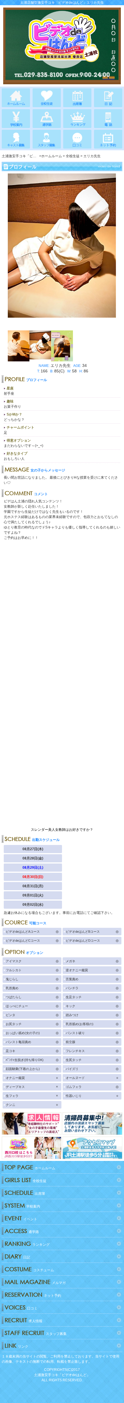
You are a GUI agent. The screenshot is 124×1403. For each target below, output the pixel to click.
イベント (21, 1218)
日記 (17, 1256)
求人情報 (23, 1320)
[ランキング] (77, 118)
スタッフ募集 (36, 1332)
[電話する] (108, 118)
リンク (16, 1345)
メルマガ (35, 1281)
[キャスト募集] (16, 139)
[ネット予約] (108, 139)
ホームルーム (30, 1167)
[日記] (108, 97)
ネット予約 (33, 1294)
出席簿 (25, 1192)
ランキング (27, 1243)
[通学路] (47, 118)
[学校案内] (16, 118)
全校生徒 (25, 1180)
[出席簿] (77, 97)
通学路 (22, 1231)
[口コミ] (77, 139)
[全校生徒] (47, 97)
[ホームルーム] (16, 97)
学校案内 (22, 1205)
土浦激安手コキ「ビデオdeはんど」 (62, 1375)
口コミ (21, 1307)
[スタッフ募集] (47, 139)
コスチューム (29, 1269)
